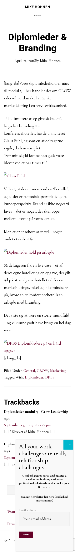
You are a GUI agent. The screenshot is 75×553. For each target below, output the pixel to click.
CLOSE (68, 444)
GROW (42, 370)
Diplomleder (34, 377)
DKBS (49, 377)
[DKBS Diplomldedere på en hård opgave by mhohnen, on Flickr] (37, 350)
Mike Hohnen (37, 7)
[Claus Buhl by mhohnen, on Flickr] (14, 176)
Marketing (58, 370)
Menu (37, 16)
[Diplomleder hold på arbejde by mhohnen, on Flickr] (29, 252)
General (29, 370)
